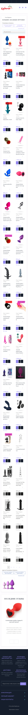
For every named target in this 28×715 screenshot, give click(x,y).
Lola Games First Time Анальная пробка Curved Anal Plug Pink (20, 53)
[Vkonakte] (13, 688)
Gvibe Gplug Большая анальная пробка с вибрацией (7, 53)
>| (19, 567)
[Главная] (2, 17)
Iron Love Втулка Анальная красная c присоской (7, 484)
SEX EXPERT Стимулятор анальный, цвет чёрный (7, 86)
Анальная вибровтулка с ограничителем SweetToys (20, 86)
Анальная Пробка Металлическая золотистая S (6, 252)
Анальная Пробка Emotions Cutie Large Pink (20, 186)
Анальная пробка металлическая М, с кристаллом (20, 252)
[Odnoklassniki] (15, 688)
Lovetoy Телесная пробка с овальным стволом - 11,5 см (7, 550)
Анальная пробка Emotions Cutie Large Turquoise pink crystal (7, 219)
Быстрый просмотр (7, 42)
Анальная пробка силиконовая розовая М (20, 318)
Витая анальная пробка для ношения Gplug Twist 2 (20, 384)
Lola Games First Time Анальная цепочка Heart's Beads (20, 484)
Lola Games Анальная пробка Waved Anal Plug (7, 517)
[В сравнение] (9, 63)
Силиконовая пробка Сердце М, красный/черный (14, 621)
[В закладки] (7, 63)
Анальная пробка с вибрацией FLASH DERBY (6, 285)
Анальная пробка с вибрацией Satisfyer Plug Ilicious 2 (19, 285)
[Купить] (4, 63)
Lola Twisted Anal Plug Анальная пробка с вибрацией (20, 517)
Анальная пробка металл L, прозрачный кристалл (20, 219)
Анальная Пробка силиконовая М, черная (6, 318)
